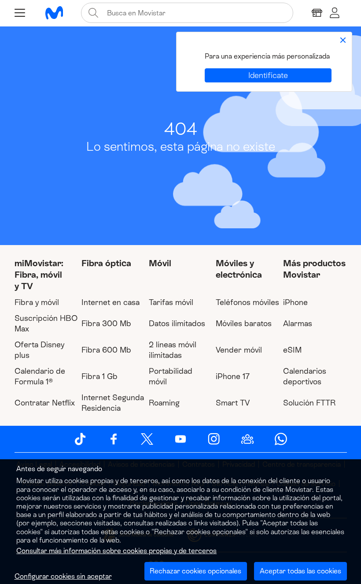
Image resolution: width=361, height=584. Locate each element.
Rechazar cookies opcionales (195, 571)
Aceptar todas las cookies (300, 571)
